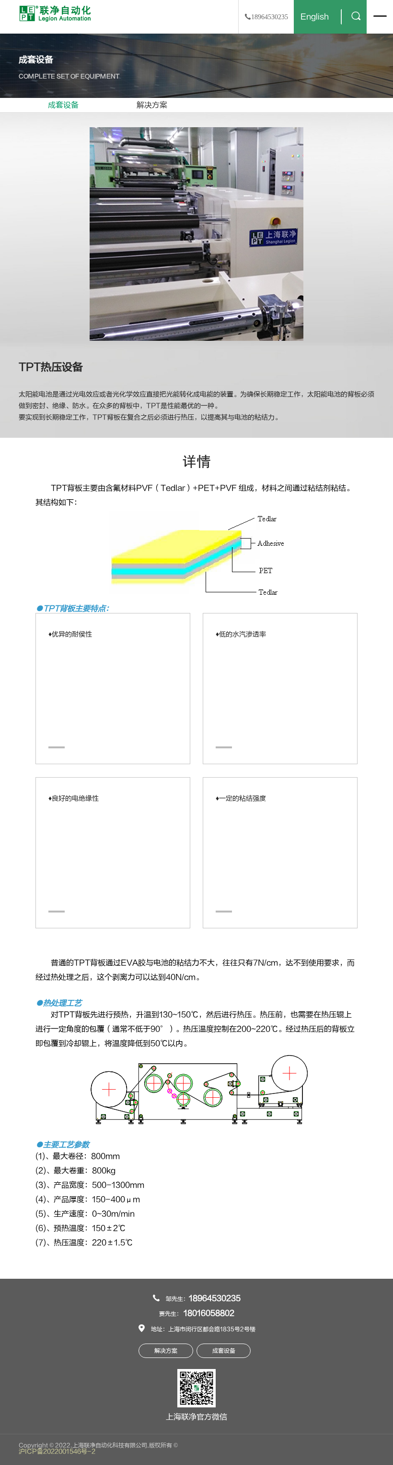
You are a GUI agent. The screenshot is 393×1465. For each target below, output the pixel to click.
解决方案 (152, 105)
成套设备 (63, 105)
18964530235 (215, 1298)
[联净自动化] (55, 13)
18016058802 (209, 1313)
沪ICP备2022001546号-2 (57, 1451)
